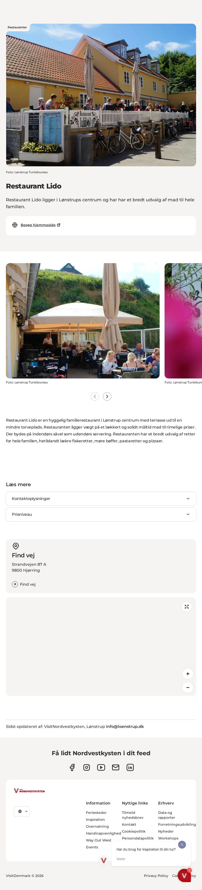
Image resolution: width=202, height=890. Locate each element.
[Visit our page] (72, 767)
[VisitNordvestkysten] (29, 790)
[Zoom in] (188, 674)
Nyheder (166, 831)
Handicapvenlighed (103, 833)
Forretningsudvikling (177, 824)
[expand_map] (186, 606)
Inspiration (95, 819)
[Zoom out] (188, 687)
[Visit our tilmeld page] (115, 767)
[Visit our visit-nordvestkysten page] (130, 767)
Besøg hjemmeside (38, 225)
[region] (101, 646)
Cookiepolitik (134, 831)
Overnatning (97, 826)
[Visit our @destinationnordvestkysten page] (101, 767)
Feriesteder (96, 812)
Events (92, 847)
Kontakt (129, 824)
